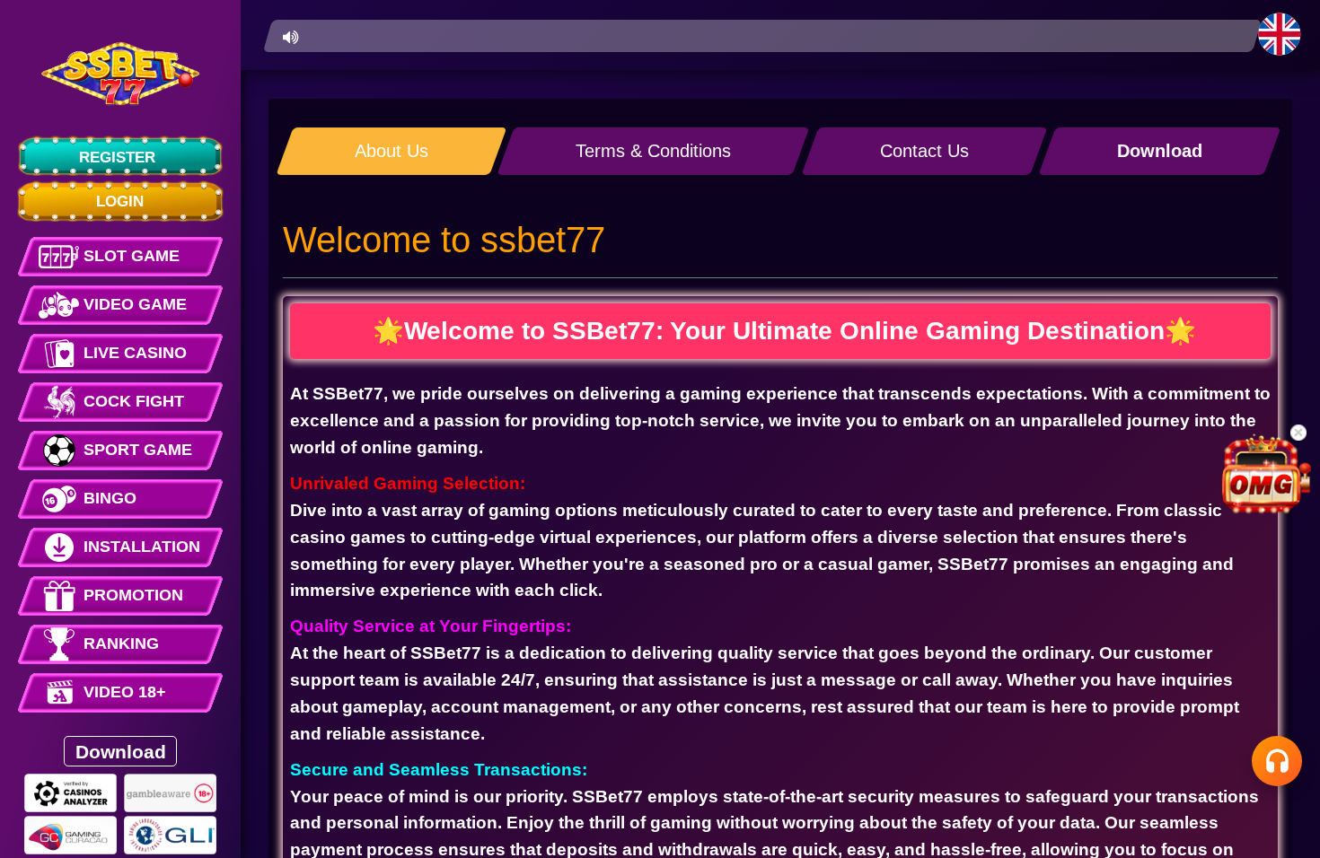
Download (120, 750)
